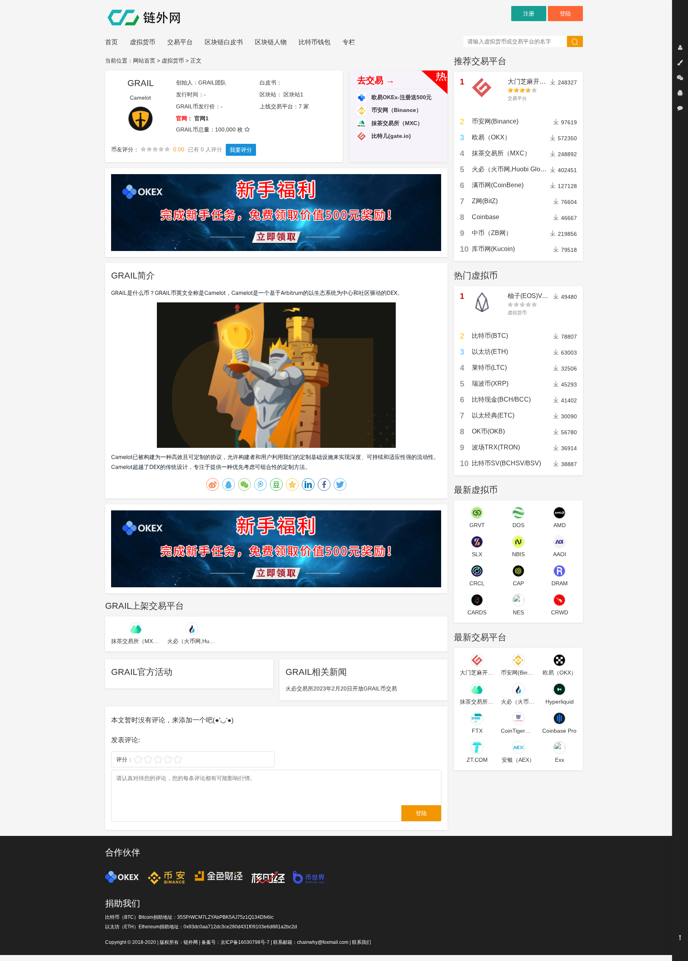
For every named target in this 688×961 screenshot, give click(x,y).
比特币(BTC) (490, 335)
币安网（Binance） (396, 110)
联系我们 (361, 942)
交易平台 (180, 42)
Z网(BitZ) (485, 201)
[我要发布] (680, 62)
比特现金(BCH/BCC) (501, 399)
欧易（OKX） (491, 137)
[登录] (680, 47)
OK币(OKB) (488, 431)
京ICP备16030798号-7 (245, 942)
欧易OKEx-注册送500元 (401, 97)
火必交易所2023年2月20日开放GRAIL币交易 (341, 688)
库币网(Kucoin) (493, 248)
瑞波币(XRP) (490, 383)
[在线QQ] (680, 92)
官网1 (201, 118)
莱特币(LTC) (489, 367)
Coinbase (485, 217)
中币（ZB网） (492, 232)
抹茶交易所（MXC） (396, 123)
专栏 (348, 42)
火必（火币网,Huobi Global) (511, 169)
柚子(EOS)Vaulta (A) (537, 295)
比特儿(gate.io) (390, 136)
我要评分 (241, 150)
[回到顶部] (680, 937)
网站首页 (144, 60)
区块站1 (293, 94)
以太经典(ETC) (493, 415)
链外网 (191, 942)
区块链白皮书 (224, 42)
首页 (111, 42)
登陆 (565, 13)
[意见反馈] (680, 108)
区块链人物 (271, 42)
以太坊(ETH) (490, 351)
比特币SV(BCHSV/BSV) (506, 463)
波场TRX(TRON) (496, 447)
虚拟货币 (142, 42)
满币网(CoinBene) (498, 185)
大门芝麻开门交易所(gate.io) (548, 81)
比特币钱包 (314, 42)
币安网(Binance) (495, 121)
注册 (528, 13)
